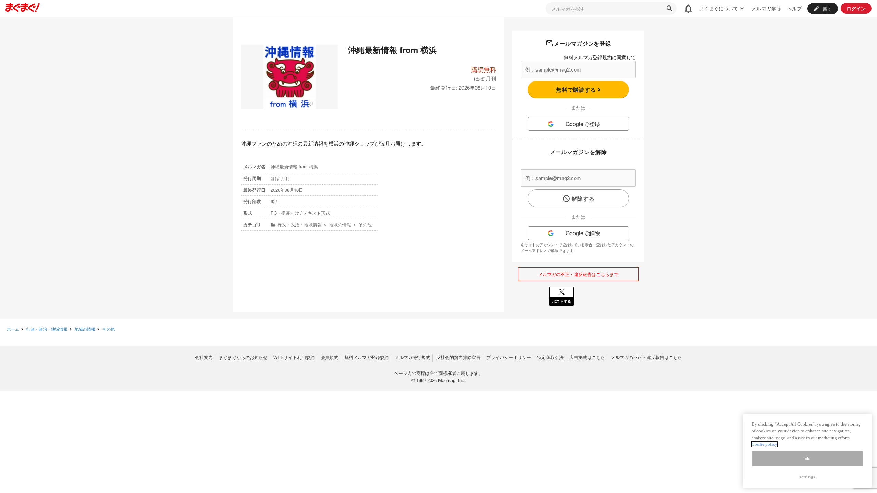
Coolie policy (764, 444)
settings (807, 476)
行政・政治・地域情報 (46, 329)
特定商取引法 (550, 357)
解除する (583, 198)
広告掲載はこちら (587, 357)
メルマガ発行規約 (412, 357)
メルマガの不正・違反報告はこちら (646, 357)
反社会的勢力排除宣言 (458, 357)
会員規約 (329, 357)
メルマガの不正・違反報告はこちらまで (578, 274)
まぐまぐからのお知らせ (243, 357)
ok (807, 458)
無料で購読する (576, 89)
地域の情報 (85, 329)
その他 (108, 329)
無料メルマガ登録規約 (588, 57)
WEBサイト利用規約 (294, 357)
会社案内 (204, 357)
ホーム (13, 329)
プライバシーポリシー (508, 357)
